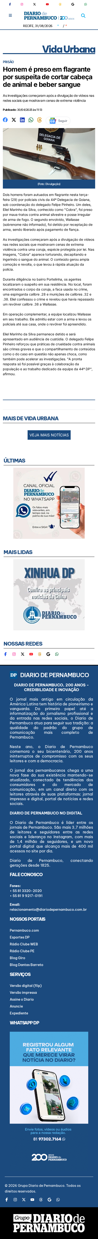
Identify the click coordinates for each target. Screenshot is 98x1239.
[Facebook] (12, 4)
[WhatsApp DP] (85, 4)
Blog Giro (17, 958)
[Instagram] (21, 4)
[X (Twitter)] (34, 4)
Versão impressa (23, 992)
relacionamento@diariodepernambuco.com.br (48, 909)
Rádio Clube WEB (24, 944)
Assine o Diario (22, 999)
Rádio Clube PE (22, 951)
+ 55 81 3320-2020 (26, 891)
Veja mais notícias (49, 435)
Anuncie (16, 1006)
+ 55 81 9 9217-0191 (26, 896)
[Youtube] (47, 4)
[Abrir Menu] (10, 15)
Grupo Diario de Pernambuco (41, 1186)
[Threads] (60, 4)
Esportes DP (19, 937)
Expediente (19, 1013)
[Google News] (72, 4)
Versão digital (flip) (26, 986)
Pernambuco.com (24, 930)
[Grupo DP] (49, 1223)
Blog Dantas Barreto (26, 965)
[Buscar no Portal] (83, 15)
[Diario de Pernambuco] (49, 15)
